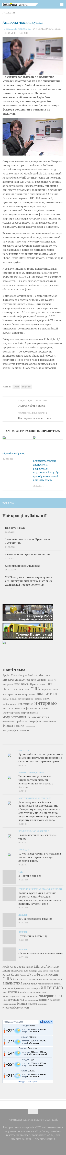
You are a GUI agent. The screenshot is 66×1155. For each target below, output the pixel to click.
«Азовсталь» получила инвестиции (27, 554)
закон (46, 698)
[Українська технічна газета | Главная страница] (26, 4)
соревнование (49, 721)
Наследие (24, 849)
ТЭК (20, 871)
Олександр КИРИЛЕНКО (17, 28)
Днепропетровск (25, 679)
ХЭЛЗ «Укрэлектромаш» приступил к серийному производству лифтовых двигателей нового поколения (28, 580)
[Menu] (62, 4)
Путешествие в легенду (32, 936)
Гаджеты (9, 12)
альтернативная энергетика (19, 694)
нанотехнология (38, 717)
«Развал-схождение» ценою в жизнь (40, 953)
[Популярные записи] (33, 743)
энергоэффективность (16, 730)
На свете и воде (15, 527)
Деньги (22, 914)
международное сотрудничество (20, 712)
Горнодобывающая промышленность (40, 889)
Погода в (28, 1059)
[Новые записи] (13, 743)
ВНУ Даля (8, 679)
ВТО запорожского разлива (35, 918)
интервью (45, 703)
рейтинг (22, 721)
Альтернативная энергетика (34, 798)
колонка (14, 708)
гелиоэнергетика (25, 698)
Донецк (41, 679)
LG (36, 675)
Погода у (28, 1026)
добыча (38, 698)
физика (8, 725)
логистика (43, 708)
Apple (6, 675)
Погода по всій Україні (27, 1081)
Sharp (16, 386)
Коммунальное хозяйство (33, 831)
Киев (25, 684)
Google (22, 675)
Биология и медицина (31, 772)
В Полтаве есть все (29, 875)
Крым (34, 684)
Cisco (14, 675)
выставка (10, 698)
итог (5, 708)
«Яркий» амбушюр (14, 453)
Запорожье (8, 684)
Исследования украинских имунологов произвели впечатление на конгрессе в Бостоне (35, 782)
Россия (24, 689)
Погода (7, 1022)
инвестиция (25, 703)
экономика (30, 726)
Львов (42, 684)
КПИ (17, 684)
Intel (30, 675)
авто (55, 689)
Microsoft (45, 675)
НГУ (50, 684)
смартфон (26, 386)
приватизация (9, 721)
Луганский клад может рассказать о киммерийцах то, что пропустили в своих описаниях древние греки (40, 757)
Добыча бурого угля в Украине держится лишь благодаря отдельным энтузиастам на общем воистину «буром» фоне (39, 898)
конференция (29, 708)
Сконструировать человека (22, 566)
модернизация (14, 717)
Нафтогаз (10, 689)
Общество (24, 750)
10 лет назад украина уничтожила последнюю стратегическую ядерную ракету (39, 857)
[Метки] (53, 743)
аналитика (47, 693)
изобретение (9, 703)
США (35, 689)
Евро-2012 (52, 680)
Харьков (46, 689)
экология (19, 725)
